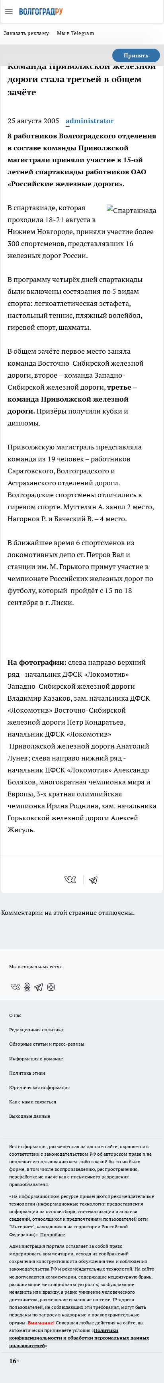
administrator (90, 120)
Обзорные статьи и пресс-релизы (46, 1044)
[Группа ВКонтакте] (15, 987)
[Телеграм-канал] (39, 987)
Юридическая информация (39, 1087)
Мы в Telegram (75, 33)
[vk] (71, 879)
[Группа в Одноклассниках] (27, 987)
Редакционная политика (36, 1029)
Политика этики (27, 1073)
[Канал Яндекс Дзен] (51, 987)
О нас (15, 1015)
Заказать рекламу (26, 33)
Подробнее (52, 1234)
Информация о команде (36, 1059)
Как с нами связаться (32, 1102)
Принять (136, 55)
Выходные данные (29, 1116)
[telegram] (96, 879)
